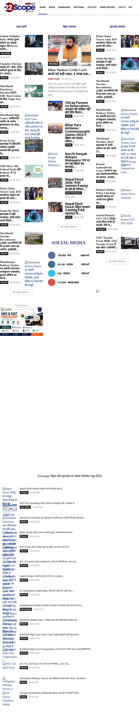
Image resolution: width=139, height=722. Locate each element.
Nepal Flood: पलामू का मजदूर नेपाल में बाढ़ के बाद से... (41, 488)
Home (43, 7)
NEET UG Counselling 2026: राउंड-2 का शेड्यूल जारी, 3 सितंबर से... (48, 503)
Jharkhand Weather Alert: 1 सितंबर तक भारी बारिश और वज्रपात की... (49, 619)
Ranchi (4, 78)
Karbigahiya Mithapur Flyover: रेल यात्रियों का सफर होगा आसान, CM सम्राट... (53, 678)
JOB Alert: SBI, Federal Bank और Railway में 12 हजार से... (10, 171)
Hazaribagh (26, 609)
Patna (53, 63)
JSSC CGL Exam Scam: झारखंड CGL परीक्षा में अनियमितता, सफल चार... (49, 561)
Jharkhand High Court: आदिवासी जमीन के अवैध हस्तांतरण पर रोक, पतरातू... (9, 122)
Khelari (100, 207)
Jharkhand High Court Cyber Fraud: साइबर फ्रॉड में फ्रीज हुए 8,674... (50, 634)
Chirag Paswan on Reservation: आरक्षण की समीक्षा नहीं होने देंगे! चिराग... (77, 107)
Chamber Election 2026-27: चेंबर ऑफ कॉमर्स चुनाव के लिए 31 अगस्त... (11, 68)
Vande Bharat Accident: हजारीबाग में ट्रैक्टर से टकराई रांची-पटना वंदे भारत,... (51, 605)
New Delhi (5, 53)
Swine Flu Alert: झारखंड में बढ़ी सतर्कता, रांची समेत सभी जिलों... (10, 216)
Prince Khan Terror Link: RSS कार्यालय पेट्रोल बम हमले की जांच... (10, 193)
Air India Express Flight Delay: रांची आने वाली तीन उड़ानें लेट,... (47, 590)
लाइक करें (85, 255)
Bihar (52, 7)
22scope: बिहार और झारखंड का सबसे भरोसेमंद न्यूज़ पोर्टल (69, 476)
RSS (130, 7)
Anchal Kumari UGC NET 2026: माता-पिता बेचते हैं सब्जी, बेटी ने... (106, 220)
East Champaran (73, 193)
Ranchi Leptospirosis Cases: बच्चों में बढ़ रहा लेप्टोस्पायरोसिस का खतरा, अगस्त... (107, 171)
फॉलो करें (85, 264)
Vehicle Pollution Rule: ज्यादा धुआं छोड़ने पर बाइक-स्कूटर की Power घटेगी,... (10, 43)
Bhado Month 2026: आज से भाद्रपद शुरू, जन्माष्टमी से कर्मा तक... (46, 532)
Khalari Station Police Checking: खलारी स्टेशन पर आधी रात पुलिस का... (106, 196)
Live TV (121, 7)
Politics (92, 7)
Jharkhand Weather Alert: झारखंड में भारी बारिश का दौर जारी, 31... (106, 145)
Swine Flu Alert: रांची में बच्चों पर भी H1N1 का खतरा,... (42, 576)
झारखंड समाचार (117, 26)
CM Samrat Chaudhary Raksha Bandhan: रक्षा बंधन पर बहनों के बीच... (50, 692)
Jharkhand (64, 7)
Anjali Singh (53, 78)
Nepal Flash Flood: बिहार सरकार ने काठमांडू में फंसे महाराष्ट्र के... (77, 208)
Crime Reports (107, 7)
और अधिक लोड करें (20, 292)
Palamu (24, 492)
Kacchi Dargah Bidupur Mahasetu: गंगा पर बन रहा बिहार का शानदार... (77, 160)
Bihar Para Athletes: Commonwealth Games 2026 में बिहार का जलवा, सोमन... (77, 133)
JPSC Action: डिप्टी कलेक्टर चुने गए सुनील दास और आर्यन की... (45, 546)
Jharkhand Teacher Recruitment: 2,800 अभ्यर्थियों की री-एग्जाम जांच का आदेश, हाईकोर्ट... (11, 241)
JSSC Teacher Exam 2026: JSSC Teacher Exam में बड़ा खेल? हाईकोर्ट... (107, 242)
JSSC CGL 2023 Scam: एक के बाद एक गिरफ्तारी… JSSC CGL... (45, 663)
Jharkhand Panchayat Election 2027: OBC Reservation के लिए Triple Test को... (10, 94)
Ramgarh (101, 229)
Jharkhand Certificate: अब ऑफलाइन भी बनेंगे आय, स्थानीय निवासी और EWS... (52, 517)
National (79, 7)
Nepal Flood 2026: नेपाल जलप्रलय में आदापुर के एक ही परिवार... (76, 184)
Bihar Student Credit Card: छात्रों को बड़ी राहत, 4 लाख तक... (69, 72)
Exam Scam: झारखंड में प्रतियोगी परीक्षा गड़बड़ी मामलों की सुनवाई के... (10, 147)
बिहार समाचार (69, 26)
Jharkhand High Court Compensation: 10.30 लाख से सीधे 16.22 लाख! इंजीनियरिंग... (56, 649)
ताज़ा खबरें (21, 26)
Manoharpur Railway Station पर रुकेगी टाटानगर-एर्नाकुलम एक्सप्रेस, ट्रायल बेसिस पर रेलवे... (10, 270)
